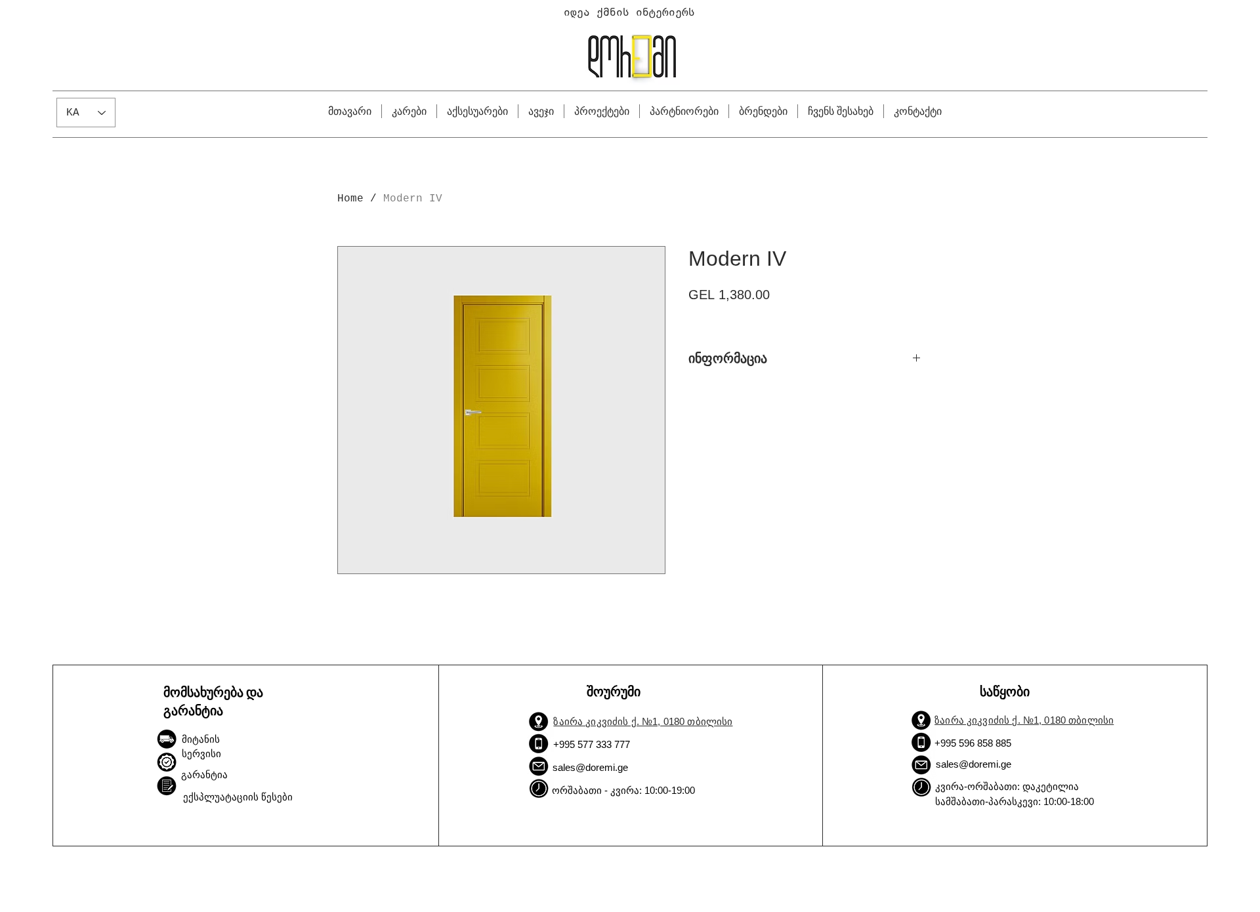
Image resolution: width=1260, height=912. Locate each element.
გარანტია (204, 774)
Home (350, 199)
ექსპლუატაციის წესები (238, 796)
